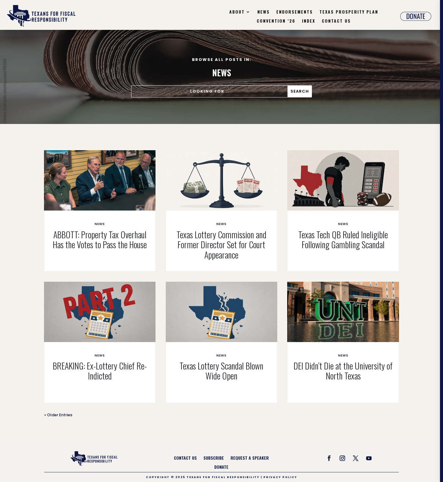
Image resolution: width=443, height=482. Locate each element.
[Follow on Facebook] (329, 458)
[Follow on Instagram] (342, 458)
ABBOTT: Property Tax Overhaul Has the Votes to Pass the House (100, 239)
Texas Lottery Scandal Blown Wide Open (221, 371)
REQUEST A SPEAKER (250, 458)
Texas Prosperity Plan (348, 12)
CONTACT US (185, 458)
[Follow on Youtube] (368, 458)
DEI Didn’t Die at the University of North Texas (343, 371)
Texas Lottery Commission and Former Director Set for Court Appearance (221, 244)
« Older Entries (58, 415)
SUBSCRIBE (213, 458)
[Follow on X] (355, 458)
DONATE (221, 467)
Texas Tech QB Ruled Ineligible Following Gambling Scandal (343, 239)
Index (308, 21)
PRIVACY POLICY (280, 477)
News (263, 12)
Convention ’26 (276, 21)
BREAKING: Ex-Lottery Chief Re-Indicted (100, 371)
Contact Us (336, 21)
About (237, 12)
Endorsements (294, 12)
